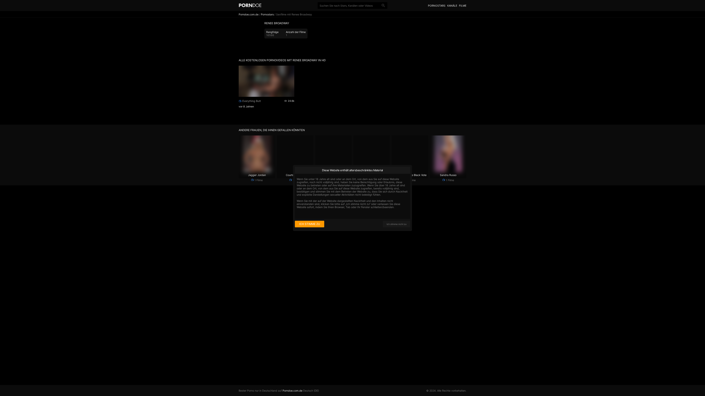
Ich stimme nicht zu (396, 224)
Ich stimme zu (309, 224)
